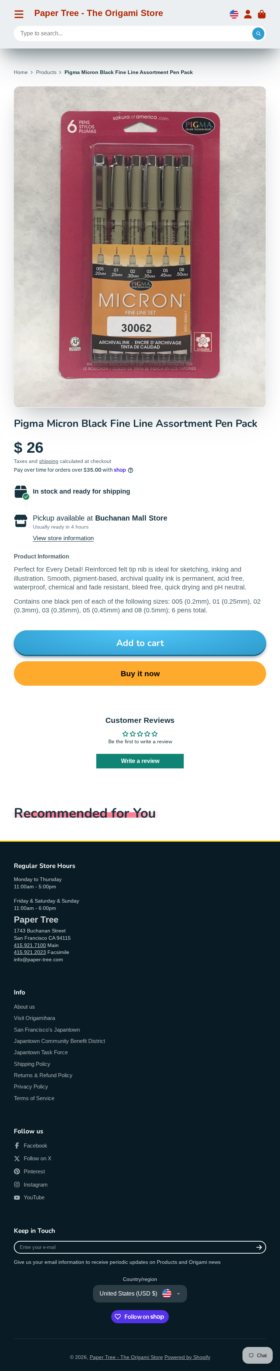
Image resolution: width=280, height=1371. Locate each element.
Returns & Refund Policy (43, 1075)
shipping (48, 461)
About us (24, 1007)
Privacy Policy (31, 1086)
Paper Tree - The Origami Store (126, 1357)
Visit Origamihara (34, 1018)
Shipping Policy (32, 1064)
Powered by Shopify (187, 1357)
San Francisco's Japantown (47, 1030)
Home (21, 72)
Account (248, 14)
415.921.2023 (30, 952)
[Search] (258, 33)
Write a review (140, 761)
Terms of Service (34, 1098)
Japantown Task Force (41, 1052)
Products (46, 72)
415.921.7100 (30, 945)
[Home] (98, 14)
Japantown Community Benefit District (59, 1041)
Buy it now (140, 673)
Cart (261, 14)
